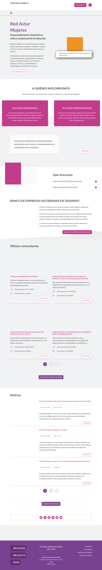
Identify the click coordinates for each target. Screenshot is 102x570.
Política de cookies (86, 555)
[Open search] (90, 5)
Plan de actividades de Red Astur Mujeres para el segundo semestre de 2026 (65, 401)
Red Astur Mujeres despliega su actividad (53, 430)
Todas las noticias (51, 504)
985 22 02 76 (19, 555)
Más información (19, 72)
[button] (75, 181)
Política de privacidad (85, 552)
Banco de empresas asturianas (77, 232)
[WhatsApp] (49, 517)
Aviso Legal (88, 549)
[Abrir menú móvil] (11, 13)
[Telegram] (52, 517)
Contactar (88, 546)
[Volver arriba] (95, 564)
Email (16, 562)
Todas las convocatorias (51, 377)
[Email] (60, 517)
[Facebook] (41, 517)
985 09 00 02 (19, 548)
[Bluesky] (56, 517)
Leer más (86, 423)
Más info (44, 298)
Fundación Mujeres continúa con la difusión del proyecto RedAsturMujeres (64, 461)
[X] (45, 517)
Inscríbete (80, 5)
